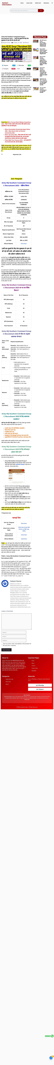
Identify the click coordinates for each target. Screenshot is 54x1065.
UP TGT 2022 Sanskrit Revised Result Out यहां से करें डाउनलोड (43, 90)
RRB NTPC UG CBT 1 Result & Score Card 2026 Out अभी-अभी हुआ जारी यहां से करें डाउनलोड (43, 81)
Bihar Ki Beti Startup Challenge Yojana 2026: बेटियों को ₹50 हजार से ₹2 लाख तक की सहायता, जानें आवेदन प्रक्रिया (43, 60)
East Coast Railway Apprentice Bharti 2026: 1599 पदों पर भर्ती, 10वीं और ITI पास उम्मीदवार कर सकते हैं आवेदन (43, 72)
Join (14, 65)
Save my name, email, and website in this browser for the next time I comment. (17, 644)
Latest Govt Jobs (9, 679)
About (33, 663)
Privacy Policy (35, 668)
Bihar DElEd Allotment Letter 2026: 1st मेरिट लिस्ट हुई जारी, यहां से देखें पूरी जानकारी (43, 51)
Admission (46, 3)
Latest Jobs (29, 3)
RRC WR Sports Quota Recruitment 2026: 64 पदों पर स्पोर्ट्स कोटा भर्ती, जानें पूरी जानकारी (43, 43)
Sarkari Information (7, 4)
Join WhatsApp (40, 685)
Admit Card (38, 3)
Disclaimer (34, 670)
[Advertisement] (27, 24)
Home (22, 3)
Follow (13, 68)
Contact (33, 665)
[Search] (41, 10)
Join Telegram (16, 179)
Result (7, 684)
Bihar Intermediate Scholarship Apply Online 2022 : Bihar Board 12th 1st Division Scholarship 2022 (17, 131)
